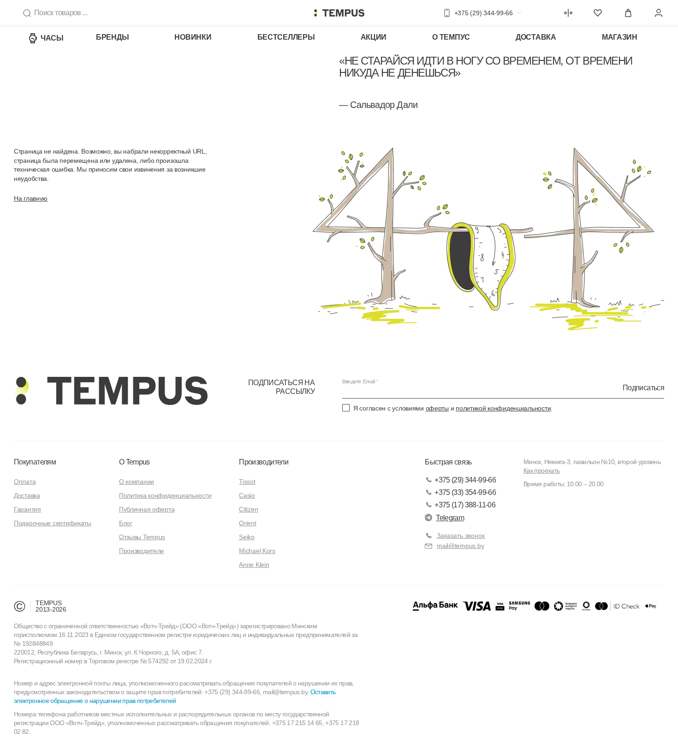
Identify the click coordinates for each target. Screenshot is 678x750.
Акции (374, 37)
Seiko (247, 537)
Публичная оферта (147, 509)
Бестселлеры (286, 37)
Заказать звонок (461, 535)
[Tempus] (111, 390)
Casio (247, 495)
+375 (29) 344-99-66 (465, 480)
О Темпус (451, 37)
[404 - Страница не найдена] (339, 13)
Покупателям (35, 462)
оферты (437, 408)
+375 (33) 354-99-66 (465, 492)
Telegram (450, 518)
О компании (136, 481)
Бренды (112, 37)
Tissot (247, 481)
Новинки (192, 37)
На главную (31, 198)
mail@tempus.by (460, 545)
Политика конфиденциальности (165, 495)
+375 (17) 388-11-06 (464, 505)
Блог (125, 523)
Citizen (248, 509)
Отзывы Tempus (142, 537)
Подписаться (643, 388)
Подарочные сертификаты (52, 523)
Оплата (25, 481)
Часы (52, 38)
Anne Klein (254, 564)
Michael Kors (257, 550)
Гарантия (27, 509)
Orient (247, 523)
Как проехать (541, 470)
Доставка (536, 37)
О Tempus (134, 462)
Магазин (619, 37)
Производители (141, 550)
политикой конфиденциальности (503, 408)
